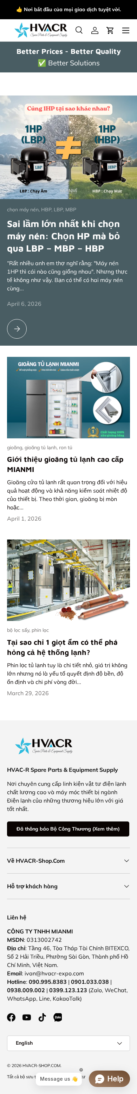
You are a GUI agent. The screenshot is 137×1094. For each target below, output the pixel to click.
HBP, (47, 209)
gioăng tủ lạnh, (42, 447)
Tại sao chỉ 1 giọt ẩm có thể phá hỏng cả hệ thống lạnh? (62, 647)
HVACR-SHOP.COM (41, 1065)
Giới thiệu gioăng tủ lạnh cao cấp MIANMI (65, 464)
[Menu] (125, 30)
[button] (110, 30)
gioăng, (16, 447)
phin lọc (40, 630)
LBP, (59, 209)
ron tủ (65, 447)
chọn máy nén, (24, 209)
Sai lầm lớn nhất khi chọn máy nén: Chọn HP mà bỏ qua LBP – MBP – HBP (63, 235)
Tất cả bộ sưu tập (24, 1076)
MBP (70, 209)
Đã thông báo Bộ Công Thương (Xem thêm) (68, 829)
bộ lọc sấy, (19, 630)
